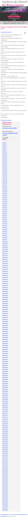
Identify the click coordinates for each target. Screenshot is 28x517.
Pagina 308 (5, 451)
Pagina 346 (5, 489)
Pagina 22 (5, 164)
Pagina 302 (5, 445)
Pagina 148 (5, 291)
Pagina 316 (5, 459)
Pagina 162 (5, 305)
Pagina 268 (5, 411)
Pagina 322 (5, 465)
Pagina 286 (5, 429)
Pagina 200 (5, 343)
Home (14, 13)
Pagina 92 (5, 235)
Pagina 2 (5, 144)
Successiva (8, 32)
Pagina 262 (5, 405)
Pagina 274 (5, 417)
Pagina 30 (5, 172)
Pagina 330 (5, 473)
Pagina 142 (5, 285)
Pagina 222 (5, 365)
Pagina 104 (5, 247)
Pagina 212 (5, 355)
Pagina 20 (5, 162)
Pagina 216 (5, 359)
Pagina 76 (5, 219)
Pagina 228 (5, 371)
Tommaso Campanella (14, 16)
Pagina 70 (5, 213)
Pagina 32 (5, 174)
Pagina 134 (5, 277)
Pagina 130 (5, 273)
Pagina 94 (5, 237)
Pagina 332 (5, 475)
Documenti (13, 21)
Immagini (23, 21)
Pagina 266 (5, 409)
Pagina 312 (5, 455)
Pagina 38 (5, 180)
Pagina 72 (5, 215)
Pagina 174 (5, 317)
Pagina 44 (5, 186)
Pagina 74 (5, 217)
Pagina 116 (5, 259)
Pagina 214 (5, 357)
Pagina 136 (5, 279)
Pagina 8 (5, 150)
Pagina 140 (5, 283)
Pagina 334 (5, 477)
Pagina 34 (5, 176)
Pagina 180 (5, 323)
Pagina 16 (5, 158)
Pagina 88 (5, 231)
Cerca (23, 23)
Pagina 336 (5, 479)
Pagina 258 (5, 401)
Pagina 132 (5, 275)
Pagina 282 (5, 425)
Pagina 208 (5, 351)
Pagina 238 (5, 381)
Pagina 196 (5, 339)
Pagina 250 (5, 393)
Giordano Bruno (14, 15)
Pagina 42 (5, 184)
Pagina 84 (5, 227)
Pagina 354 (5, 497)
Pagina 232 (5, 375)
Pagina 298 (5, 441)
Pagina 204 (5, 347)
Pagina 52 (5, 195)
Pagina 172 (5, 315)
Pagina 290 (5, 433)
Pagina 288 (5, 431)
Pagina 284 (5, 427)
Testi (9, 21)
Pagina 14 (5, 156)
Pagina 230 (5, 373)
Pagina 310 (5, 453)
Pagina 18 (5, 160)
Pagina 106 (5, 249)
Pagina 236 (5, 379)
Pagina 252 (5, 395)
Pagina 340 (5, 483)
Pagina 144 (5, 287)
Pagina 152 (5, 295)
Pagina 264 (5, 407)
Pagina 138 (5, 281)
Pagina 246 (5, 389)
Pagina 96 (5, 239)
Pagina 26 (5, 168)
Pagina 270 (5, 413)
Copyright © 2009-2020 (4, 514)
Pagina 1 (5, 142)
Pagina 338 (5, 481)
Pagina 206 (5, 349)
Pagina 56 (5, 199)
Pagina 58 (5, 201)
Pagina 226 (5, 369)
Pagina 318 (5, 461)
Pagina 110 (5, 253)
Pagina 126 (5, 269)
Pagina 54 (5, 197)
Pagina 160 (5, 303)
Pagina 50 (5, 193)
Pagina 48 (5, 191)
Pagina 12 (5, 154)
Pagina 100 (5, 243)
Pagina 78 (5, 221)
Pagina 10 (5, 152)
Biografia (5, 21)
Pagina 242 (5, 385)
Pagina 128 (5, 271)
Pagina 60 (5, 203)
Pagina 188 (5, 331)
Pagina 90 (5, 233)
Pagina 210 (5, 353)
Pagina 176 (5, 319)
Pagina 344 (5, 487)
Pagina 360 (5, 503)
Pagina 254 (5, 397)
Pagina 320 (5, 463)
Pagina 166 (5, 309)
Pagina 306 (5, 449)
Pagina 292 (5, 435)
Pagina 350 (5, 493)
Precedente (3, 32)
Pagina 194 (5, 337)
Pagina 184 (5, 327)
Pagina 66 (5, 209)
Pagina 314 (5, 457)
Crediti (14, 20)
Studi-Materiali (12, 23)
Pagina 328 (5, 471)
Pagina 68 (5, 211)
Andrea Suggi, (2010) (10, 128)
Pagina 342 (5, 485)
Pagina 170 (5, 313)
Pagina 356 (5, 499)
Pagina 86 (5, 229)
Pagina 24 (5, 166)
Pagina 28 (5, 170)
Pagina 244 (5, 387)
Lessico (18, 21)
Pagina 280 (5, 423)
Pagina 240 (5, 383)
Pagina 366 (5, 509)
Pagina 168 (5, 311)
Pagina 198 (5, 341)
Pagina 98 (5, 241)
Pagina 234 (5, 377)
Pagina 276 (5, 419)
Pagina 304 (5, 447)
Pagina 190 (5, 333)
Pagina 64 (5, 207)
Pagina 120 (5, 263)
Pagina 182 (5, 325)
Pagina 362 (5, 505)
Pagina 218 (5, 361)
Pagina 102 (5, 245)
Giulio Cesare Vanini (14, 18)
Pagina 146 (5, 289)
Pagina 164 (5, 307)
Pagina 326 (5, 469)
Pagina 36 (5, 178)
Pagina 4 (5, 146)
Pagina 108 (5, 251)
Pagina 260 (5, 403)
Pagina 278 (5, 421)
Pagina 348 (5, 491)
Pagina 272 (5, 415)
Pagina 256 (5, 399)
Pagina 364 (5, 507)
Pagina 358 (5, 501)
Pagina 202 (5, 345)
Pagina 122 (5, 265)
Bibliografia (6, 23)
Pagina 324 (5, 467)
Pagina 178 (5, 321)
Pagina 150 (5, 293)
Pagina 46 (5, 189)
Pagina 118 (5, 261)
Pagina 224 (5, 367)
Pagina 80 (5, 223)
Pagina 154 (5, 297)
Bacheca (19, 23)
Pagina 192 (5, 335)
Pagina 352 (5, 495)
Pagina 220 (5, 363)
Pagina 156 (5, 299)
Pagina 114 (5, 257)
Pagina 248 (5, 391)
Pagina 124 (5, 267)
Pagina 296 (5, 439)
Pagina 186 (5, 329)
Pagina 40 (5, 182)
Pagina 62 (5, 205)
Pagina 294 (5, 437)
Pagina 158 (5, 301)
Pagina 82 (5, 225)
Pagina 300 (5, 443)
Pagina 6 (5, 148)
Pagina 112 (5, 255)
